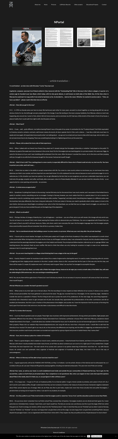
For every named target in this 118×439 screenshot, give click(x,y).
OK (89, 436)
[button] (37, 5)
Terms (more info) (96, 436)
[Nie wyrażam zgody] (116, 436)
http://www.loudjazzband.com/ (45, 324)
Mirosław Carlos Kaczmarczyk (50, 427)
